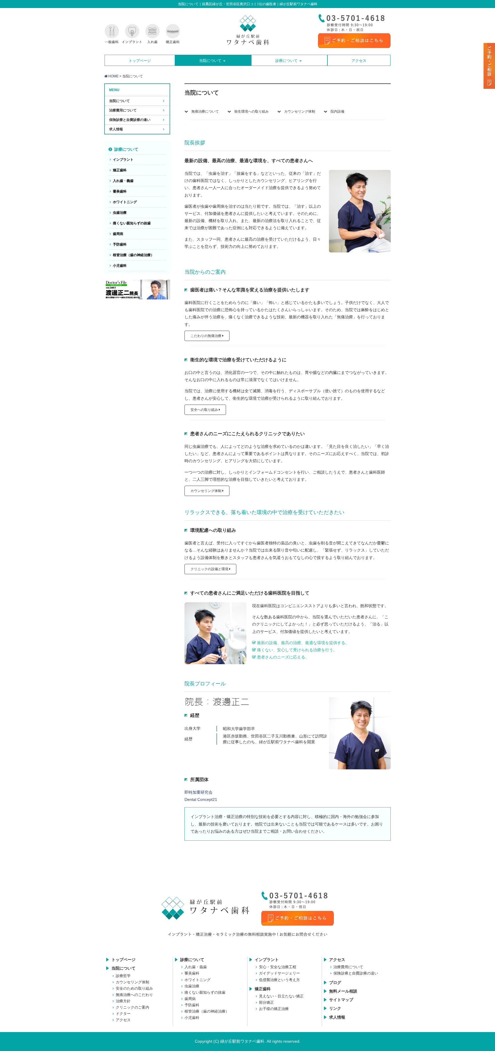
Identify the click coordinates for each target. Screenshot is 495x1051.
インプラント (123, 160)
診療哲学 (123, 976)
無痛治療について (203, 111)
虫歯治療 (120, 213)
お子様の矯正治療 (274, 1009)
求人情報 (116, 129)
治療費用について (123, 110)
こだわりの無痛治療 (206, 336)
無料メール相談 (343, 991)
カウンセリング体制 (298, 111)
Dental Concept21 (200, 799)
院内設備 (335, 111)
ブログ (335, 982)
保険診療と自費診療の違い (129, 119)
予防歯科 (120, 244)
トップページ (123, 959)
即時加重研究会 (198, 792)
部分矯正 (266, 1002)
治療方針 (123, 1001)
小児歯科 (120, 266)
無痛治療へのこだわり (134, 995)
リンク (335, 1008)
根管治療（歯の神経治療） (133, 255)
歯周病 (118, 234)
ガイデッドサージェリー (279, 973)
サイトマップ (341, 999)
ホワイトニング (125, 202)
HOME (113, 76)
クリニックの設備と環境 (209, 569)
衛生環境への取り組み (250, 111)
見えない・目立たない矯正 (281, 996)
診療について (126, 149)
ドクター (123, 1013)
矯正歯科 (120, 170)
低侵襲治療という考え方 (279, 980)
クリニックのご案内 (132, 1007)
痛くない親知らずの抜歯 (132, 223)
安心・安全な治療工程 (277, 967)
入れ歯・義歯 (123, 181)
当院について (119, 101)
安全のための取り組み (134, 988)
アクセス (123, 1020)
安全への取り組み (204, 410)
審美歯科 (120, 191)
